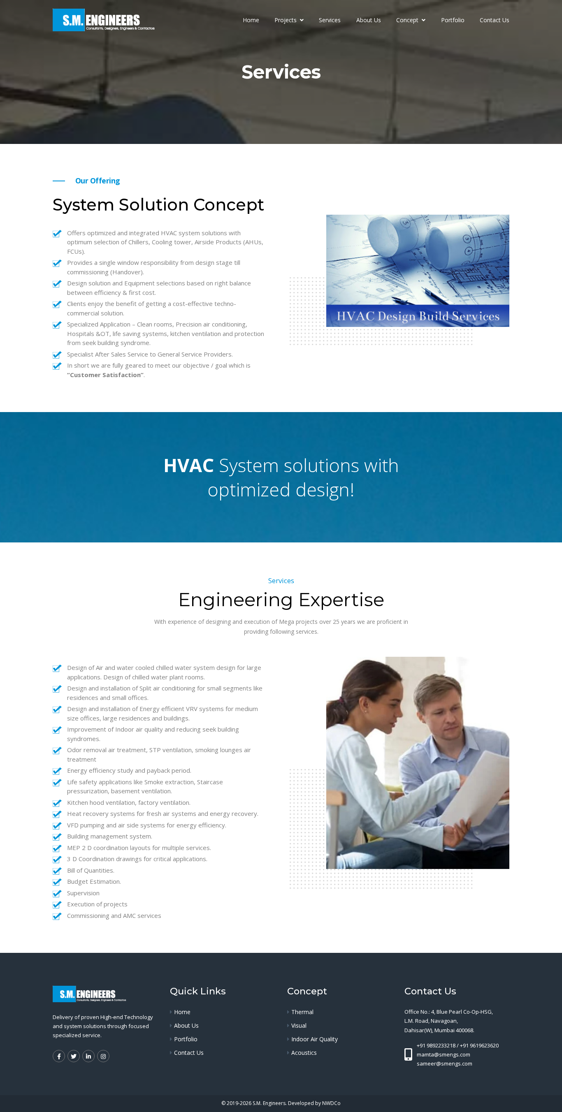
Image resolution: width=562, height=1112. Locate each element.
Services (330, 20)
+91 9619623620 (479, 1045)
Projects (286, 20)
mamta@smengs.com (443, 1054)
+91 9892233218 (436, 1045)
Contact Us (494, 20)
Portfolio (452, 20)
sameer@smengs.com (444, 1063)
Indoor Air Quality (314, 1039)
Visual (299, 1025)
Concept (408, 20)
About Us (368, 20)
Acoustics (304, 1052)
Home (251, 20)
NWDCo (331, 1103)
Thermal (302, 1012)
